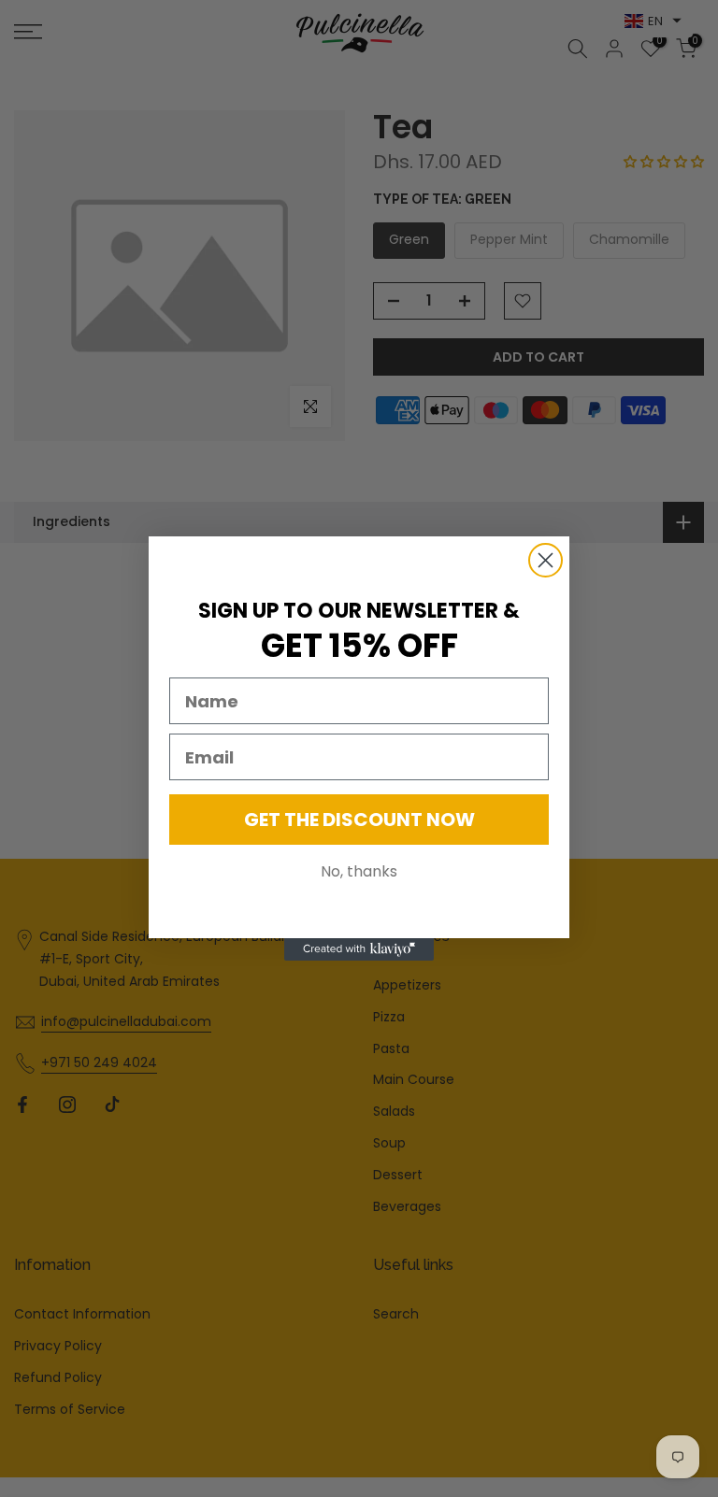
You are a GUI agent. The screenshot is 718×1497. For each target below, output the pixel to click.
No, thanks (359, 871)
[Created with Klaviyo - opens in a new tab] (359, 949)
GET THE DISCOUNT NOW (359, 819)
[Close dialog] (545, 560)
